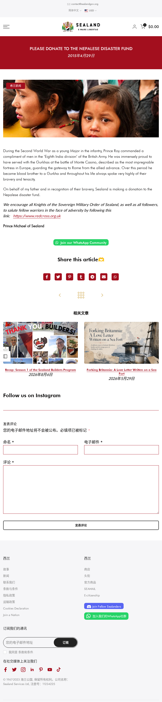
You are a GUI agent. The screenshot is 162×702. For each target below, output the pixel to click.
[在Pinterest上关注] (41, 669)
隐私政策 (9, 595)
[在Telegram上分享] (92, 276)
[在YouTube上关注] (49, 669)
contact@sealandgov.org (84, 4)
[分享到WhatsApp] (115, 276)
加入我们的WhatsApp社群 (109, 616)
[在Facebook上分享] (46, 276)
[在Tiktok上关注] (58, 669)
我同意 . (21, 652)
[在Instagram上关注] (23, 669)
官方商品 (90, 582)
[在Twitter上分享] (58, 276)
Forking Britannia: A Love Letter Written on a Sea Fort (122, 371)
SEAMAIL (90, 589)
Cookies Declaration (16, 608)
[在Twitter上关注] (14, 669)
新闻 (6, 576)
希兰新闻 (15, 86)
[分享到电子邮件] (103, 276)
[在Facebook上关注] (5, 669)
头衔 (87, 576)
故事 (6, 569)
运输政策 (9, 602)
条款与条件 (10, 589)
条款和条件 (25, 652)
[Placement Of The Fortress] (102, 295)
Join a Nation (11, 615)
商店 (87, 569)
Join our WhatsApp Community (83, 242)
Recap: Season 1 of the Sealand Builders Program (40, 370)
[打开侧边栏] (5, 356)
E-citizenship (92, 595)
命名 (8, 442)
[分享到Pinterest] (69, 276)
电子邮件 (93, 442)
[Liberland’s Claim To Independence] (59, 295)
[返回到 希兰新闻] (81, 295)
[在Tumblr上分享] (81, 276)
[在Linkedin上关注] (32, 669)
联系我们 (9, 582)
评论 (8, 462)
